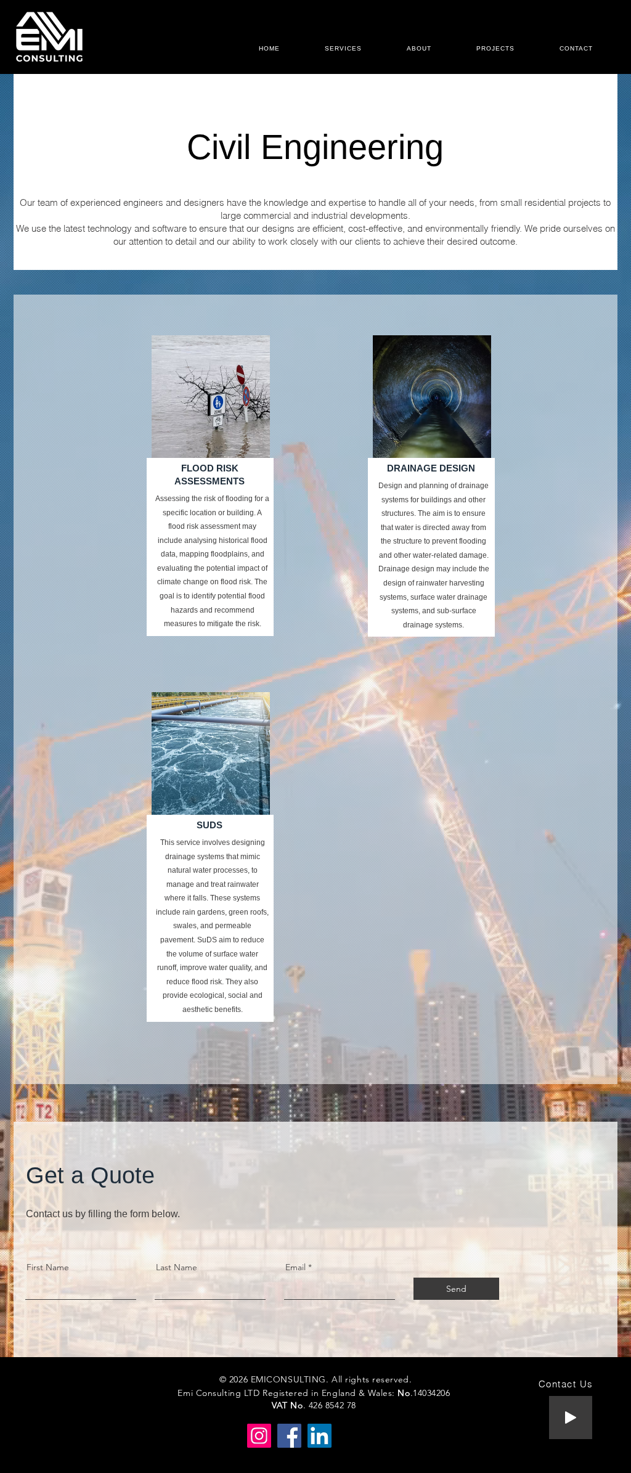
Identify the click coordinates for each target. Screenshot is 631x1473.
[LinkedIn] (319, 1436)
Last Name (176, 1267)
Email (295, 1267)
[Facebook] (289, 1436)
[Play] (570, 1417)
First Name (47, 1267)
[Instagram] (259, 1436)
